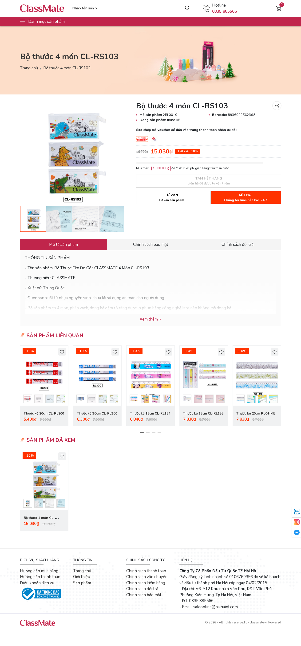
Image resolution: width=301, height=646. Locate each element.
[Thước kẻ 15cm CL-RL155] (204, 376)
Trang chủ (29, 68)
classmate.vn (259, 622)
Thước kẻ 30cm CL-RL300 (97, 413)
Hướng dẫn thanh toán (40, 576)
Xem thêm (149, 319)
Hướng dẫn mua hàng (39, 571)
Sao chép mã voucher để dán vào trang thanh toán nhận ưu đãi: (186, 130)
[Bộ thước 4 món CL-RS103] (44, 480)
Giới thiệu (81, 576)
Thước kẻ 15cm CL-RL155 (203, 413)
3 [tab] (153, 432)
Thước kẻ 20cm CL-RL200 (44, 413)
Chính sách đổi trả (142, 588)
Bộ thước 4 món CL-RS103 (39, 521)
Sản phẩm (82, 583)
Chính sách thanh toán (146, 571)
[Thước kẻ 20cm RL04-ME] (257, 376)
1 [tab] (141, 432)
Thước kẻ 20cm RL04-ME (255, 413)
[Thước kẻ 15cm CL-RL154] (150, 376)
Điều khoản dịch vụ (37, 583)
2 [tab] (147, 432)
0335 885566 (224, 11)
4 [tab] (159, 432)
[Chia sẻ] (277, 106)
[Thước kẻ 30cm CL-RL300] (97, 376)
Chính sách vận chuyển (146, 576)
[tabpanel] (44, 385)
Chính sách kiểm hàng (145, 583)
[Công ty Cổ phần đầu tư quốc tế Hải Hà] (43, 8)
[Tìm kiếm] (187, 8)
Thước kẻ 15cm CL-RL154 (150, 413)
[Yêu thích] (62, 352)
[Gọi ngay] (206, 8)
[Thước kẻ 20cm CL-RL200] (44, 376)
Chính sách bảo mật (143, 595)
